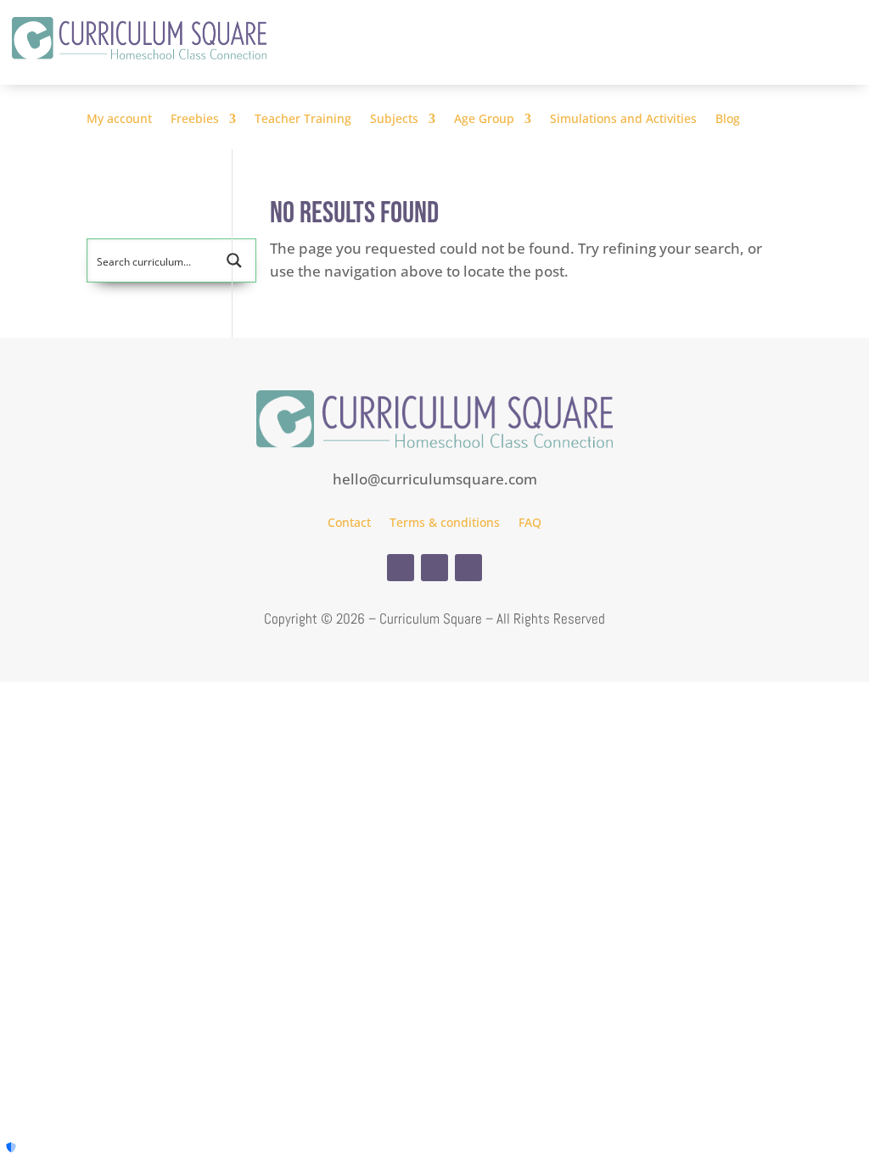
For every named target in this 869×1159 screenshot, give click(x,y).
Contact (349, 523)
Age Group (484, 119)
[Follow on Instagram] (434, 567)
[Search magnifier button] (234, 260)
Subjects (394, 119)
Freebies (195, 119)
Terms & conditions (445, 523)
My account (119, 119)
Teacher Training (303, 119)
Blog (727, 119)
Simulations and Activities (623, 119)
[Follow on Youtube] (468, 567)
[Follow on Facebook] (400, 567)
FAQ (530, 523)
